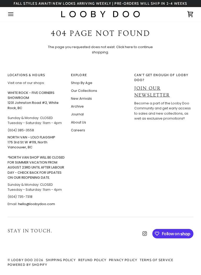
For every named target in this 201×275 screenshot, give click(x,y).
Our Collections (84, 90)
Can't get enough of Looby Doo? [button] (161, 77)
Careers (78, 130)
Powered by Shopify (27, 265)
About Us (78, 122)
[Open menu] (15, 14)
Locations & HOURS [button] (26, 75)
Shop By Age (81, 83)
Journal (77, 114)
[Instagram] (144, 233)
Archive (77, 106)
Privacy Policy (123, 260)
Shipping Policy (61, 260)
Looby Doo (22, 260)
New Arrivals (81, 98)
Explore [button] (79, 75)
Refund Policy (92, 260)
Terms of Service (156, 260)
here (129, 47)
